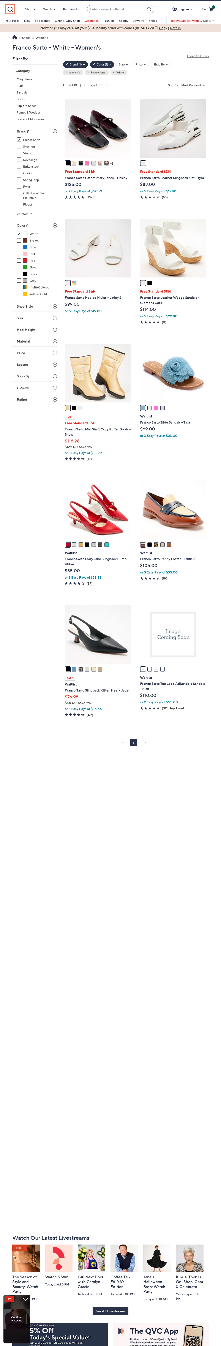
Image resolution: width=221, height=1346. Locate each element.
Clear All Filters (198, 56)
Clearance (92, 20)
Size (20, 318)
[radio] (68, 163)
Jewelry (138, 20)
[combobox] (116, 9)
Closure (23, 388)
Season (22, 364)
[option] (110, 28)
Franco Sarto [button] (98, 72)
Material (23, 341)
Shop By (23, 376)
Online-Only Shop (67, 20)
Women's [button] (74, 72)
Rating (22, 399)
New (27, 20)
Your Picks (12, 20)
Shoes (153, 20)
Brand (23, 131)
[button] (175, 9)
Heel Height (26, 329)
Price (21, 353)
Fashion (108, 20)
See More (22, 214)
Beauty (123, 20)
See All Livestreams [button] (110, 1311)
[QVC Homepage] (15, 38)
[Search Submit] (150, 9)
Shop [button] (28, 9)
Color (23, 225)
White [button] (120, 72)
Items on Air (71, 9)
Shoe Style (25, 306)
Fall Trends (42, 20)
